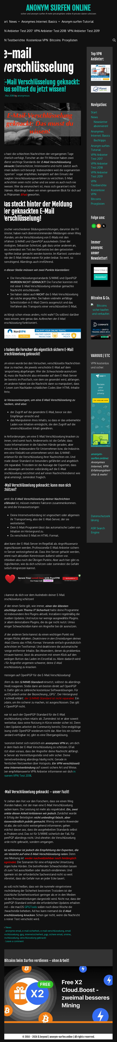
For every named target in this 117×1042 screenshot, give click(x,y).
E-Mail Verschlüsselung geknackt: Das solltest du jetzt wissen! (41, 85)
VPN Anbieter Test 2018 (50, 31)
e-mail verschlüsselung (52, 930)
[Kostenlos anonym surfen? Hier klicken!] (101, 445)
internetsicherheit (34, 934)
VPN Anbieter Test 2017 (17, 31)
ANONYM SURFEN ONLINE (58, 7)
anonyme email (13, 930)
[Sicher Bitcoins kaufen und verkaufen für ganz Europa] (101, 338)
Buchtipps (100, 140)
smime (67, 934)
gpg (22, 934)
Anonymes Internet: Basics (39, 21)
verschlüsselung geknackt (33, 937)
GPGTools (31, 907)
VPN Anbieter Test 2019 (84, 31)
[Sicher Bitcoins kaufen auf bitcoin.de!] (101, 313)
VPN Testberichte (13, 40)
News (13, 21)
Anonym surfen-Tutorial (77, 21)
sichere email (56, 934)
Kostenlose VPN (37, 40)
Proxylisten (69, 40)
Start (94, 112)
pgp (46, 934)
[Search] (114, 40)
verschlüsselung (10, 937)
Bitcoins (55, 40)
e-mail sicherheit (30, 930)
